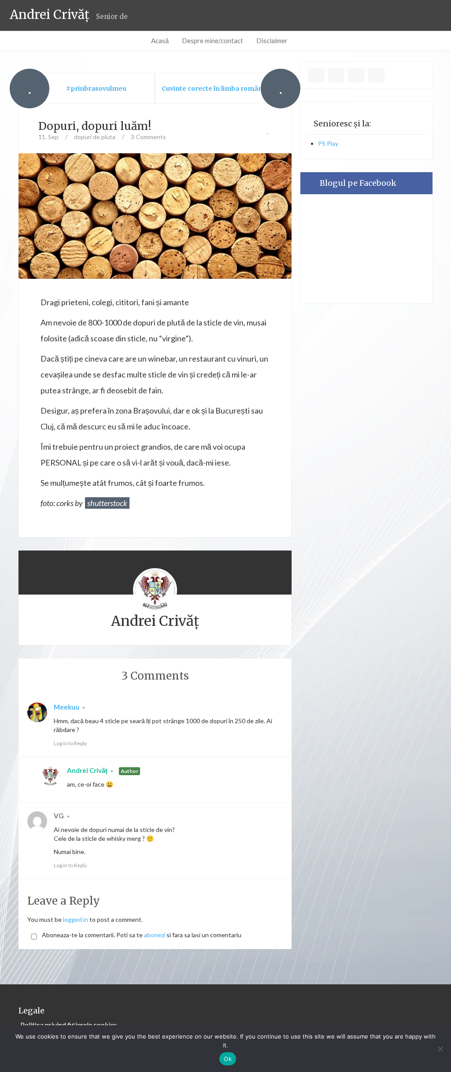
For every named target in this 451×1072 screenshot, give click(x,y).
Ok (228, 1058)
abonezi (154, 935)
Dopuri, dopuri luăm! (95, 126)
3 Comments (148, 136)
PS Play (328, 143)
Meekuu (66, 707)
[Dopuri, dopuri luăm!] (155, 215)
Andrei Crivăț (87, 770)
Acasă (160, 40)
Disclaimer (272, 40)
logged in (75, 919)
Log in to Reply (70, 743)
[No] (440, 1048)
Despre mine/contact (212, 40)
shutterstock (107, 503)
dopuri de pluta (94, 136)
